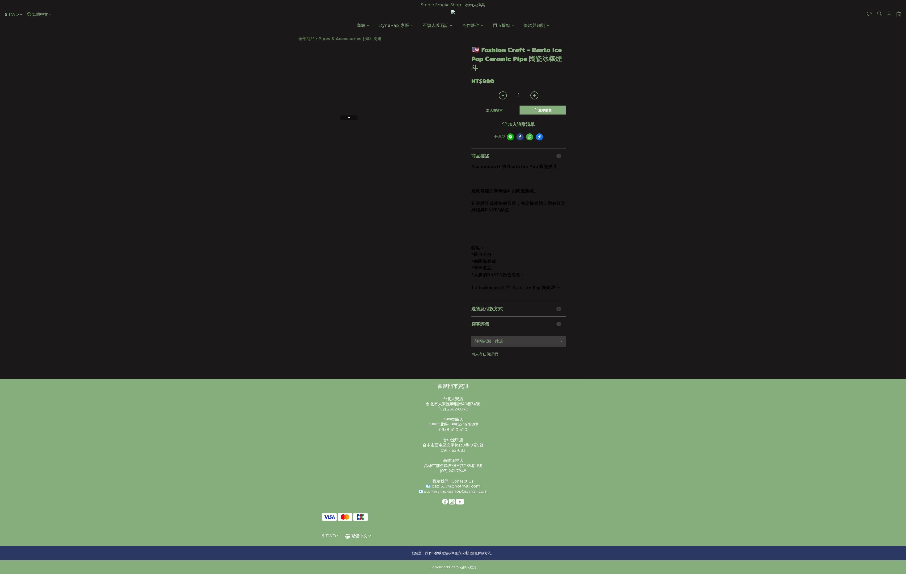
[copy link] (539, 136)
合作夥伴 (470, 25)
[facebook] (520, 136)
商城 (361, 25)
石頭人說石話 (436, 25)
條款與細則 (534, 25)
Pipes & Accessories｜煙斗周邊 (350, 38)
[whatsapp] (529, 136)
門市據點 (501, 25)
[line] (510, 136)
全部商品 (306, 38)
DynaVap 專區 (394, 25)
